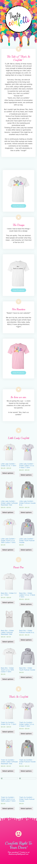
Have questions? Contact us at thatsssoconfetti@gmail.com (18, 853)
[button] (18, 206)
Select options (7, 473)
